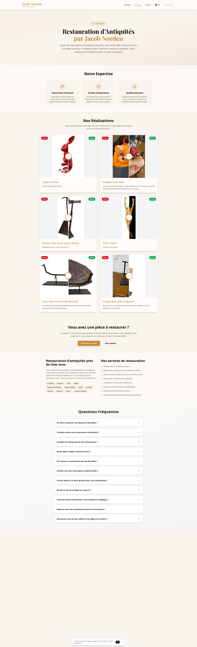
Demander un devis (89, 343)
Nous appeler (110, 343)
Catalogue (127, 5)
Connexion (169, 5)
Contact (147, 5)
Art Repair (138, 5)
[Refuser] (122, 642)
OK (118, 642)
